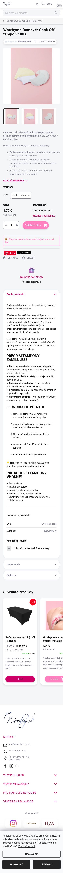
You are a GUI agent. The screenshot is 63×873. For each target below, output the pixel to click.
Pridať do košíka (33, 225)
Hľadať (55, 13)
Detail (20, 679)
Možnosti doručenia (44, 216)
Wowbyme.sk (31, 813)
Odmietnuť (16, 864)
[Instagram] (12, 766)
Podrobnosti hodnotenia (44, 41)
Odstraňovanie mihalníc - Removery (31, 548)
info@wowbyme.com (19, 744)
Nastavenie (31, 854)
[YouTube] (18, 766)
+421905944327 (17, 750)
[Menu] (59, 4)
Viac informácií (26, 846)
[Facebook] (6, 766)
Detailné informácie (13, 180)
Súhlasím (46, 864)
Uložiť (12, 253)
